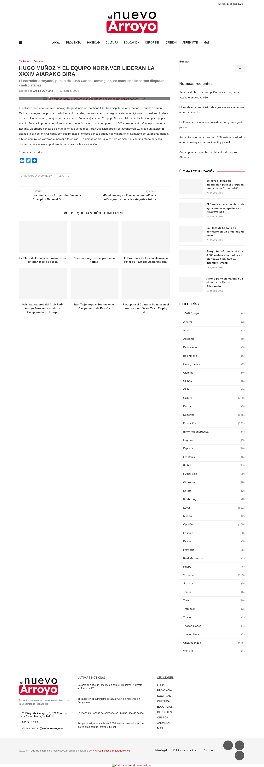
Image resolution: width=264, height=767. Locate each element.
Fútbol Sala (214, 473)
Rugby (214, 566)
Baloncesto (214, 347)
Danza (214, 406)
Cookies (208, 750)
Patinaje (214, 532)
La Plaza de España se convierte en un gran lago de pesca (225, 231)
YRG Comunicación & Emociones (111, 750)
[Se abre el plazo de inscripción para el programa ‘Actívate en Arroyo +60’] (191, 186)
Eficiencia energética (214, 431)
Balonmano (214, 355)
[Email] (33, 3)
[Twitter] (24, 3)
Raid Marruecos (214, 558)
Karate (214, 490)
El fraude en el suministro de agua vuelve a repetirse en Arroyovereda (225, 208)
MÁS (206, 42)
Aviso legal (160, 750)
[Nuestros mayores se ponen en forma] (94, 237)
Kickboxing (214, 499)
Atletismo (214, 338)
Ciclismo (24, 61)
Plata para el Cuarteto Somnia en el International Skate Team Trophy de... (146, 308)
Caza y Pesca (214, 364)
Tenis (214, 600)
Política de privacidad (185, 750)
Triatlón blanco (214, 625)
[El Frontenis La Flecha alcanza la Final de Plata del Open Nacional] (146, 237)
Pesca (214, 541)
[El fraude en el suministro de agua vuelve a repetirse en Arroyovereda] (191, 210)
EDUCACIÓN (132, 42)
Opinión (214, 524)
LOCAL (56, 42)
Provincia (214, 549)
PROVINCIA (73, 42)
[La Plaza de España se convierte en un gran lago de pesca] (43, 237)
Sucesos (214, 583)
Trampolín (214, 608)
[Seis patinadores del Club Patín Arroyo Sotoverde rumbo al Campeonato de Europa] (43, 283)
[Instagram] (29, 3)
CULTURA (112, 42)
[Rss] (38, 3)
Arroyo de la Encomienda (36, 176)
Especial (214, 448)
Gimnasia (214, 482)
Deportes (38, 61)
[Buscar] (240, 68)
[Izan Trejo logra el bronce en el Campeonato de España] (94, 283)
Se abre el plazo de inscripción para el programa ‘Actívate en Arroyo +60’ (225, 184)
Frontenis (214, 456)
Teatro (214, 591)
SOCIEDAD (93, 42)
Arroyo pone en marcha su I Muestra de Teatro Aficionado (224, 282)
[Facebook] (20, 3)
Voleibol (214, 650)
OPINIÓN (171, 42)
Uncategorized (214, 642)
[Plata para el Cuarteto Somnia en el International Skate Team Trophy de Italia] (146, 283)
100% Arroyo (214, 313)
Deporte (64, 176)
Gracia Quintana (43, 90)
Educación (214, 423)
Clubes (214, 380)
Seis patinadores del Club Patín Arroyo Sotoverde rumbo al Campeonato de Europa (43, 308)
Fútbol (214, 465)
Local (214, 507)
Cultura (214, 397)
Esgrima (214, 440)
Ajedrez (214, 321)
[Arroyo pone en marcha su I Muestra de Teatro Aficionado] (191, 284)
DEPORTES (152, 42)
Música (214, 515)
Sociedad (214, 575)
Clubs (214, 389)
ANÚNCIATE (190, 42)
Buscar (184, 61)
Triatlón (214, 617)
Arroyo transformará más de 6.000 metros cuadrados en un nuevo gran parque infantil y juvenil (224, 257)
